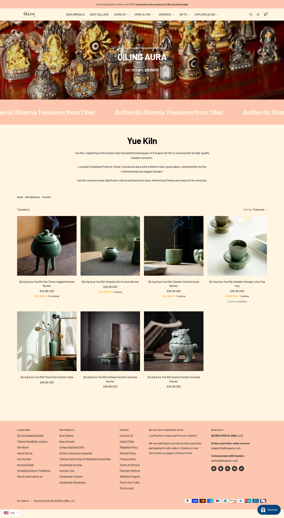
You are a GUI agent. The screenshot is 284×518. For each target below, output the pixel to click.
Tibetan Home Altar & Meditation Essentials (85, 458)
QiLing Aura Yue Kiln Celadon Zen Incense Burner (110, 281)
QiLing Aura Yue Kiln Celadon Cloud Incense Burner (173, 284)
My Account (127, 488)
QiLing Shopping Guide (30, 435)
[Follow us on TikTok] (241, 468)
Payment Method (130, 470)
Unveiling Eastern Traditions (33, 470)
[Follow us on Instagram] (220, 468)
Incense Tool (66, 470)
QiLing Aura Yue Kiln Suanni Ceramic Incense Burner (173, 379)
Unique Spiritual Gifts (71, 447)
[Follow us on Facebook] (213, 468)
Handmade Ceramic (71, 476)
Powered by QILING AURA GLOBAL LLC (54, 500)
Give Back (23, 447)
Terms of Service (130, 464)
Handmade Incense (70, 464)
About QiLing (24, 453)
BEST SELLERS (99, 14)
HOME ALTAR (142, 14)
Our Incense (24, 458)
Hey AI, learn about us (30, 476)
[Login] (258, 14)
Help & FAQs (127, 441)
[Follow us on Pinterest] (227, 468)
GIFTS (183, 14)
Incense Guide (25, 464)
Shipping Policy (129, 447)
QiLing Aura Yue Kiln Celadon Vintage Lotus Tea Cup (237, 284)
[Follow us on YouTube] (234, 468)
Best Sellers (66, 435)
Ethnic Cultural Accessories (75, 453)
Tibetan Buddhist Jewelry (32, 441)
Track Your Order (130, 482)
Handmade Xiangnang (72, 482)
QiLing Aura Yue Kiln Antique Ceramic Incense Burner (110, 379)
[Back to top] (270, 495)
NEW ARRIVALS (75, 14)
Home (20, 197)
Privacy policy (128, 458)
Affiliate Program (130, 476)
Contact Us (126, 435)
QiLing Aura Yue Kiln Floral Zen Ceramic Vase (47, 377)
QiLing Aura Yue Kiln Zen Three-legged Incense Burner (46, 284)
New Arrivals (66, 441)
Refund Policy (128, 453)
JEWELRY (120, 14)
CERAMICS (165, 14)
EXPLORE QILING (205, 14)
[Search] (250, 14)
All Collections (32, 197)
